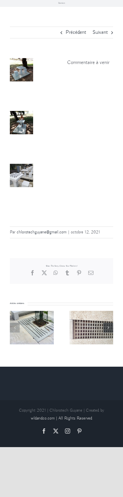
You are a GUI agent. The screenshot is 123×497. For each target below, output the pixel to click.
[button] (15, 328)
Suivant (100, 32)
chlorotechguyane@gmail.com (42, 232)
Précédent (76, 32)
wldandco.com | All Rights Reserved (61, 418)
